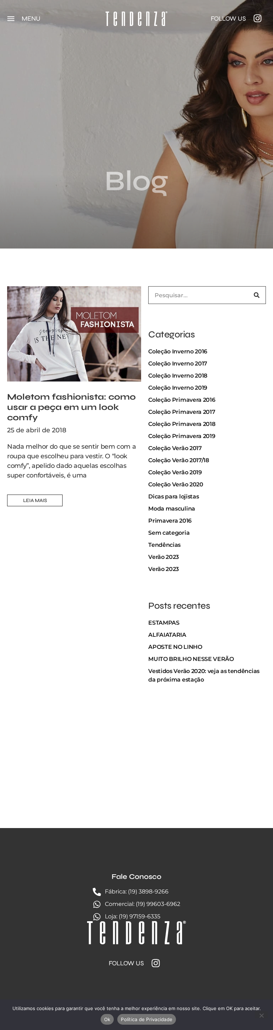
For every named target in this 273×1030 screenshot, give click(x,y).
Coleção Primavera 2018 (181, 424)
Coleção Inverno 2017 (177, 363)
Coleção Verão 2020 (175, 484)
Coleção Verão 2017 (175, 448)
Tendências (164, 544)
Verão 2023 (163, 557)
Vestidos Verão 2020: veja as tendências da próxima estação (203, 675)
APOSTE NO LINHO (175, 647)
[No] (261, 1014)
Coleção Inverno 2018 (177, 375)
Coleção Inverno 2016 (177, 351)
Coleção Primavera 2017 (181, 412)
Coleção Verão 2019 (175, 472)
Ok (107, 1019)
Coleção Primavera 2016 (181, 399)
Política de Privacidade (146, 1019)
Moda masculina (171, 508)
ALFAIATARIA (167, 634)
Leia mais (35, 500)
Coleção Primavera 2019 (181, 436)
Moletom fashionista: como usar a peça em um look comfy (71, 407)
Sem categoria (168, 532)
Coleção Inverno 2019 (177, 387)
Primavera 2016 (170, 520)
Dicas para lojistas (173, 496)
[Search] (257, 295)
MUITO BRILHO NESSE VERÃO (191, 659)
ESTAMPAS (163, 622)
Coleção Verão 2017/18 (178, 460)
